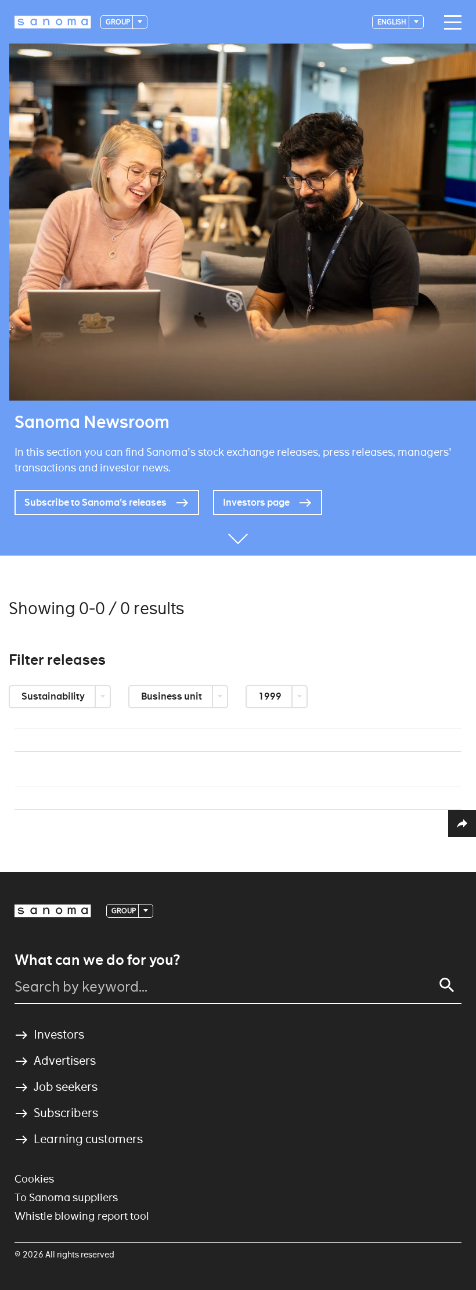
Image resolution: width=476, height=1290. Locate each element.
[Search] (446, 985)
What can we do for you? (97, 960)
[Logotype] (53, 911)
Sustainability (53, 696)
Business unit (172, 696)
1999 (270, 696)
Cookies (34, 1178)
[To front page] (53, 22)
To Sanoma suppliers (66, 1197)
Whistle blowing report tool (82, 1216)
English (392, 21)
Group (118, 21)
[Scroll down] (238, 538)
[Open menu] (449, 22)
